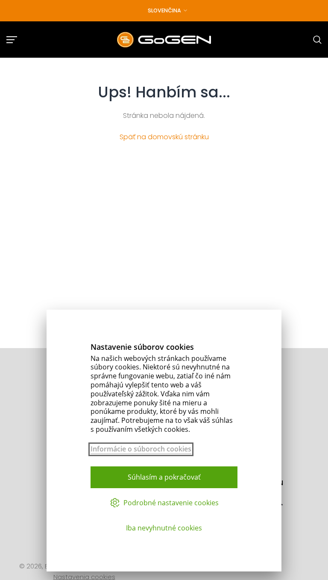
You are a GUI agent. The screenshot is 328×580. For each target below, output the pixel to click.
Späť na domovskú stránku (164, 137)
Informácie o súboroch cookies (141, 449)
